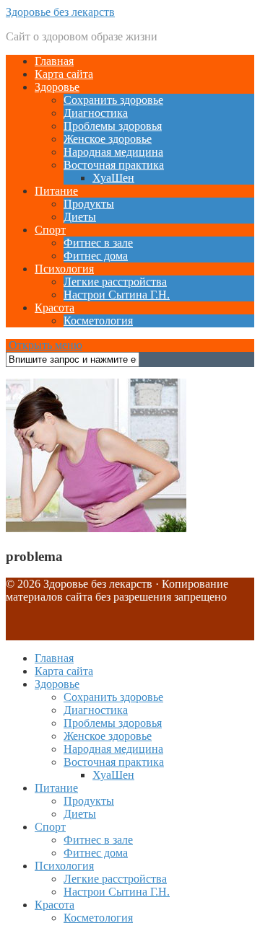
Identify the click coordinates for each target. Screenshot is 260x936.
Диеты (80, 217)
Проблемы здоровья (113, 126)
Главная (54, 61)
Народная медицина (113, 152)
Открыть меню (44, 345)
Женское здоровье (108, 139)
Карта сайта (64, 74)
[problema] (96, 528)
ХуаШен (113, 178)
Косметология (98, 320)
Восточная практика (114, 165)
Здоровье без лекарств (60, 12)
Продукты (89, 204)
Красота (54, 307)
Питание (56, 191)
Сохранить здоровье (113, 100)
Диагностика (96, 113)
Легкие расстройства (115, 281)
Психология (64, 268)
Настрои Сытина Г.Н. (117, 294)
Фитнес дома (96, 256)
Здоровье (57, 87)
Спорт (50, 230)
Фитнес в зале (98, 243)
